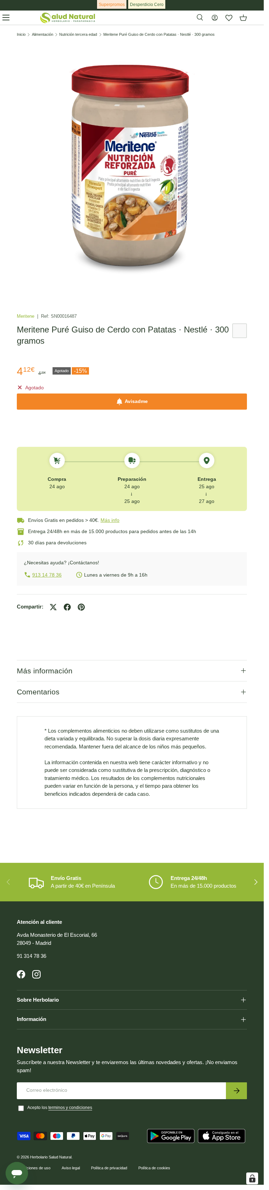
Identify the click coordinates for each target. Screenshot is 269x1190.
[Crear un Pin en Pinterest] (81, 607)
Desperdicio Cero (147, 4)
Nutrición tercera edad (78, 34)
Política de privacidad (109, 1168)
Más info (110, 520)
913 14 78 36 (47, 575)
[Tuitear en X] (53, 607)
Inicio (21, 34)
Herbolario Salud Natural (50, 1157)
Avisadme (136, 401)
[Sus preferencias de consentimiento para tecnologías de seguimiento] (252, 1178)
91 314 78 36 (31, 956)
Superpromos (112, 4)
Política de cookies (154, 1168)
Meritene (26, 316)
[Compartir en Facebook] (67, 607)
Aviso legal (71, 1168)
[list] (132, 168)
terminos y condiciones (70, 1107)
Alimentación (42, 34)
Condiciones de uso (33, 1168)
